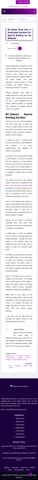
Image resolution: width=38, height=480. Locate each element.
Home (4, 19)
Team (27, 470)
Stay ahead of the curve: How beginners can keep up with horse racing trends (19, 447)
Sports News (20, 434)
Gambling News (20, 437)
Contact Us (24, 467)
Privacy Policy (18, 470)
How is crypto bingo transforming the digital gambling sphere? (19, 459)
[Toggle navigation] (3, 11)
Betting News (11, 19)
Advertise (15, 467)
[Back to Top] (30, 474)
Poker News (20, 431)
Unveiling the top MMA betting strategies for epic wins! (19, 453)
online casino (10, 109)
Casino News (20, 424)
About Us (7, 467)
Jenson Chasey (14, 43)
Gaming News (20, 428)
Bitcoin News (20, 421)
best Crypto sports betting (15, 185)
